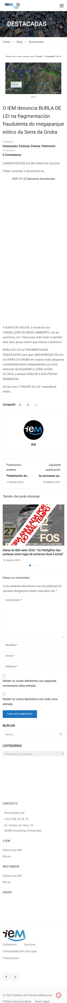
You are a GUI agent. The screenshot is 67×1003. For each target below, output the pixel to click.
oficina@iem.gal (14, 813)
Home (6, 42)
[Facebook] (20, 405)
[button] (30, 565)
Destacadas (36, 42)
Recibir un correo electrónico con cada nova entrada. (30, 701)
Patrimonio (48, 146)
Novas (7, 856)
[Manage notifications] (58, 995)
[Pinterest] (36, 405)
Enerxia (35, 146)
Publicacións (11, 958)
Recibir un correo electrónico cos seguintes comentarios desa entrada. (29, 683)
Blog (19, 42)
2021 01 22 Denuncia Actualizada (33, 178)
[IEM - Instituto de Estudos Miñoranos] (12, 5)
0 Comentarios (12, 155)
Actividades (20, 951)
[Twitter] (28, 405)
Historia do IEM (12, 850)
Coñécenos (10, 944)
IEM (33, 444)
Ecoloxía (24, 146)
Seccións (30, 944)
